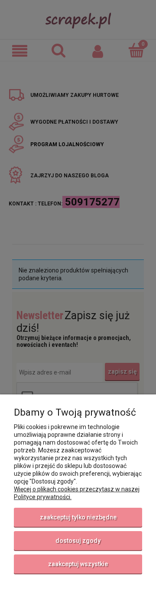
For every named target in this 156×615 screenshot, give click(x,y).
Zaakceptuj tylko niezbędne (78, 517)
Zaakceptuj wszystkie (78, 564)
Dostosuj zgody (78, 540)
